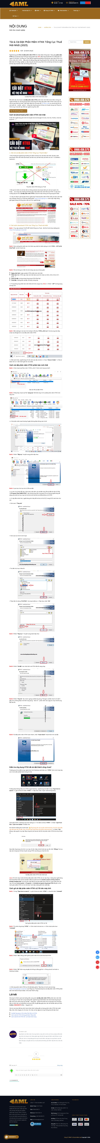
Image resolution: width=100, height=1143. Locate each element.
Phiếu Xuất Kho (63, 10)
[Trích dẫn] (28, 1075)
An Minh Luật (45, 103)
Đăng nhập (60, 1065)
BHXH (37, 10)
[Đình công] (22, 1075)
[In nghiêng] (18, 1075)
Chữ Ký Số (13, 10)
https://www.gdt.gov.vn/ (41, 198)
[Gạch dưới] (20, 1075)
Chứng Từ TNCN (49, 10)
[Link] (32, 1075)
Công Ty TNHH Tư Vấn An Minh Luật (72, 1137)
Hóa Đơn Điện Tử (26, 10)
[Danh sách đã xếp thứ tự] (24, 1075)
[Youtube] (88, 2)
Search (87, 42)
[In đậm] (16, 1075)
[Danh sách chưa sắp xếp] (26, 1075)
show (25, 111)
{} (34, 1074)
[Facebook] (82, 2)
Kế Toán (15, 16)
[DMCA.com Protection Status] (13, 1125)
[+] (36, 1074)
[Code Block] (30, 1075)
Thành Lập (75, 10)
